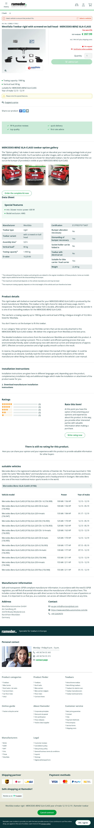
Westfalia (6, 757)
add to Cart (73, 62)
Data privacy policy (41, 749)
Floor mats (38, 694)
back (5, 13)
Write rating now (75, 435)
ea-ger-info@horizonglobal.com (64, 606)
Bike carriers (39, 688)
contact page (42, 660)
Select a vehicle (85, 18)
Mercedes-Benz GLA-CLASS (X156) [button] (20, 485)
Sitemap (37, 757)
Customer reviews (41, 743)
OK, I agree (83, 822)
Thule (5, 754)
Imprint (37, 754)
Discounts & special (41, 714)
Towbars (6, 682)
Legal (36, 737)
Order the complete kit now (17, 193)
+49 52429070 (57, 613)
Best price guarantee (73, 711)
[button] (83, 5)
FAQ (67, 717)
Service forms (71, 725)
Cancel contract (47, 812)
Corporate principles (42, 711)
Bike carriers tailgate (41, 691)
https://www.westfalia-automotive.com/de (69, 610)
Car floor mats (8, 694)
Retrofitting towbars (73, 685)
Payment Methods (72, 720)
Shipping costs (71, 728)
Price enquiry (70, 723)
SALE (4, 697)
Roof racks (38, 685)
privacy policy (46, 824)
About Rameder (41, 706)
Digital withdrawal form (43, 760)
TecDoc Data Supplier (42, 723)
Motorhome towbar (73, 682)
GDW (5, 746)
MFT (4, 749)
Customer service (74, 706)
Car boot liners (8, 691)
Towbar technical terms (74, 694)
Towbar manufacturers (74, 691)
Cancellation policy (41, 746)
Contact (69, 714)
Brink (5, 743)
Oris (4, 751)
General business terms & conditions (47, 751)
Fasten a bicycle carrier (10, 711)
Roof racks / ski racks (10, 688)
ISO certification (40, 717)
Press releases (39, 720)
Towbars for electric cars (74, 688)
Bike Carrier (7, 685)
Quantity (78, 55)
